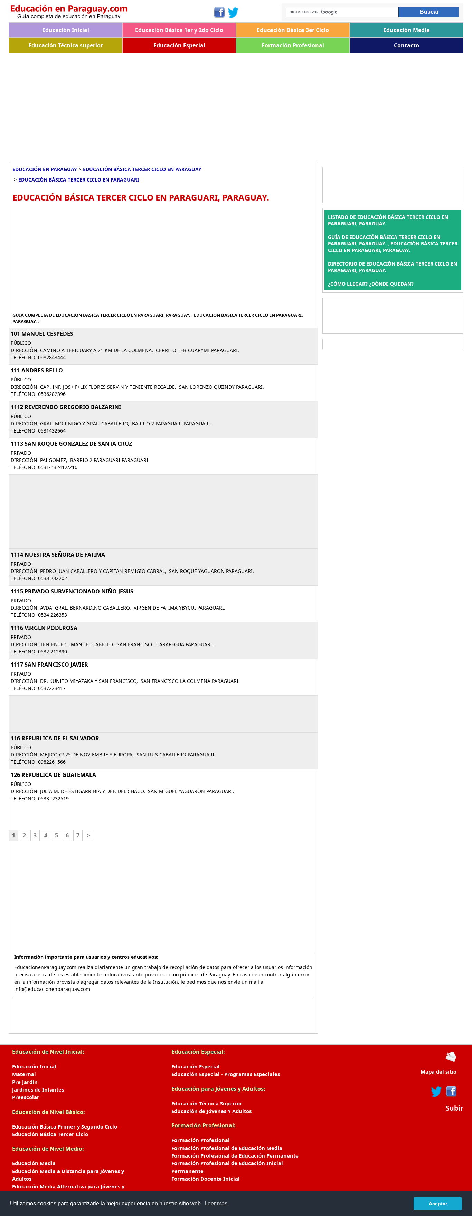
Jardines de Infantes (38, 1089)
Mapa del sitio (438, 1071)
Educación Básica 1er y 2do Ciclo (179, 30)
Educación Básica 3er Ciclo (293, 30)
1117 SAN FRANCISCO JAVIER (49, 664)
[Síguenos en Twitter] (233, 12)
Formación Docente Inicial (205, 1178)
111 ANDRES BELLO (37, 370)
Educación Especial (179, 45)
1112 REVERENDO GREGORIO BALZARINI (66, 407)
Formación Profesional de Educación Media (226, 1147)
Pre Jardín (25, 1081)
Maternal (24, 1073)
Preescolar (25, 1097)
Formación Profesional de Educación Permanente (235, 1155)
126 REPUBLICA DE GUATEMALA (53, 775)
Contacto (406, 45)
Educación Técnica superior (65, 45)
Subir (454, 1108)
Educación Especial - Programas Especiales (225, 1073)
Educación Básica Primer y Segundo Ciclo (64, 1126)
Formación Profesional (293, 45)
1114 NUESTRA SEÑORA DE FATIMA (58, 554)
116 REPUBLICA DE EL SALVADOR (55, 738)
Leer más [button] (216, 1203)
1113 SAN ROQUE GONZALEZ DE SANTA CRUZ (71, 443)
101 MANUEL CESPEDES (42, 333)
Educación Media (406, 30)
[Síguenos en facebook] (450, 1091)
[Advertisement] (216, 104)
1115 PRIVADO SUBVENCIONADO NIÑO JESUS (72, 591)
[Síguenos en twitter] (436, 1091)
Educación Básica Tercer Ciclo (50, 1134)
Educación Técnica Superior (206, 1103)
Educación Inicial (65, 30)
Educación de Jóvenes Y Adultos (211, 1110)
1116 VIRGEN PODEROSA (44, 628)
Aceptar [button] (438, 1203)
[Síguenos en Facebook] (219, 12)
